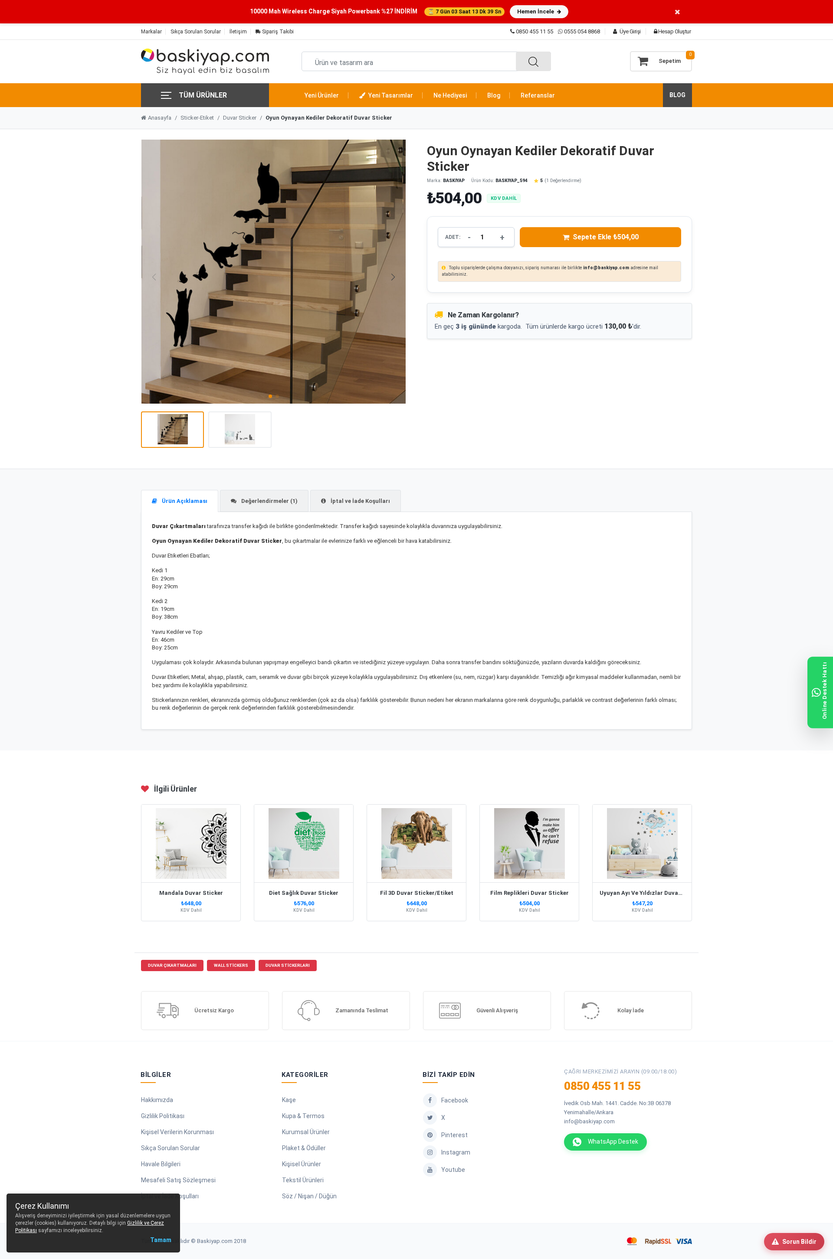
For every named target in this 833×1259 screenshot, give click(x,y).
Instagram (455, 1152)
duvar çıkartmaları (172, 965)
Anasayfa (159, 117)
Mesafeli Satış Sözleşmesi (178, 1180)
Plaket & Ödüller (304, 1148)
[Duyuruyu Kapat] (677, 11)
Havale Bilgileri (160, 1164)
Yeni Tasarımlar (390, 95)
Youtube (453, 1169)
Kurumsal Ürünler (306, 1132)
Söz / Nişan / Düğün (309, 1196)
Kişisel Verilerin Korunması (177, 1132)
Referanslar (538, 95)
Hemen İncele (536, 11)
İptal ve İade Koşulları (359, 501)
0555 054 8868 (582, 31)
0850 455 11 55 (534, 31)
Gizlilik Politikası (162, 1115)
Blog (493, 95)
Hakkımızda (157, 1099)
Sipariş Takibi (277, 32)
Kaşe (289, 1099)
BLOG (677, 94)
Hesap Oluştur (674, 31)
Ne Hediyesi (450, 95)
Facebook (454, 1100)
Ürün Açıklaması (184, 501)
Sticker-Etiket (197, 117)
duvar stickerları (288, 965)
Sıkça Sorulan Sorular (196, 32)
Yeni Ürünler (322, 95)
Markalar (151, 32)
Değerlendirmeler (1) (269, 501)
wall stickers (231, 965)
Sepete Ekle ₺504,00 (606, 237)
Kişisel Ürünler (301, 1164)
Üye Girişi (629, 31)
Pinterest (454, 1135)
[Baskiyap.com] (205, 62)
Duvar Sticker (239, 117)
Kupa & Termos (303, 1115)
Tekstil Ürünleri (303, 1180)
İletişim (238, 32)
